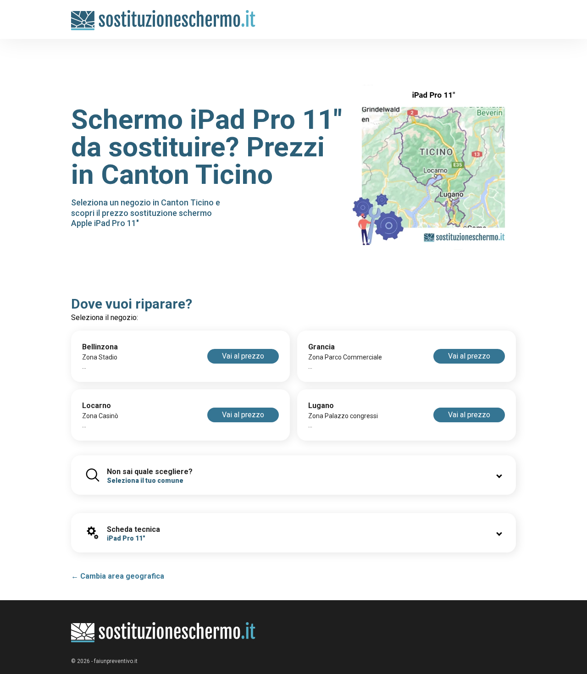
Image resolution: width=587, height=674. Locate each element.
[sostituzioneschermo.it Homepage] (163, 632)
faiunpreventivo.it (116, 661)
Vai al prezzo (243, 356)
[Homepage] (163, 15)
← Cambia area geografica (117, 576)
